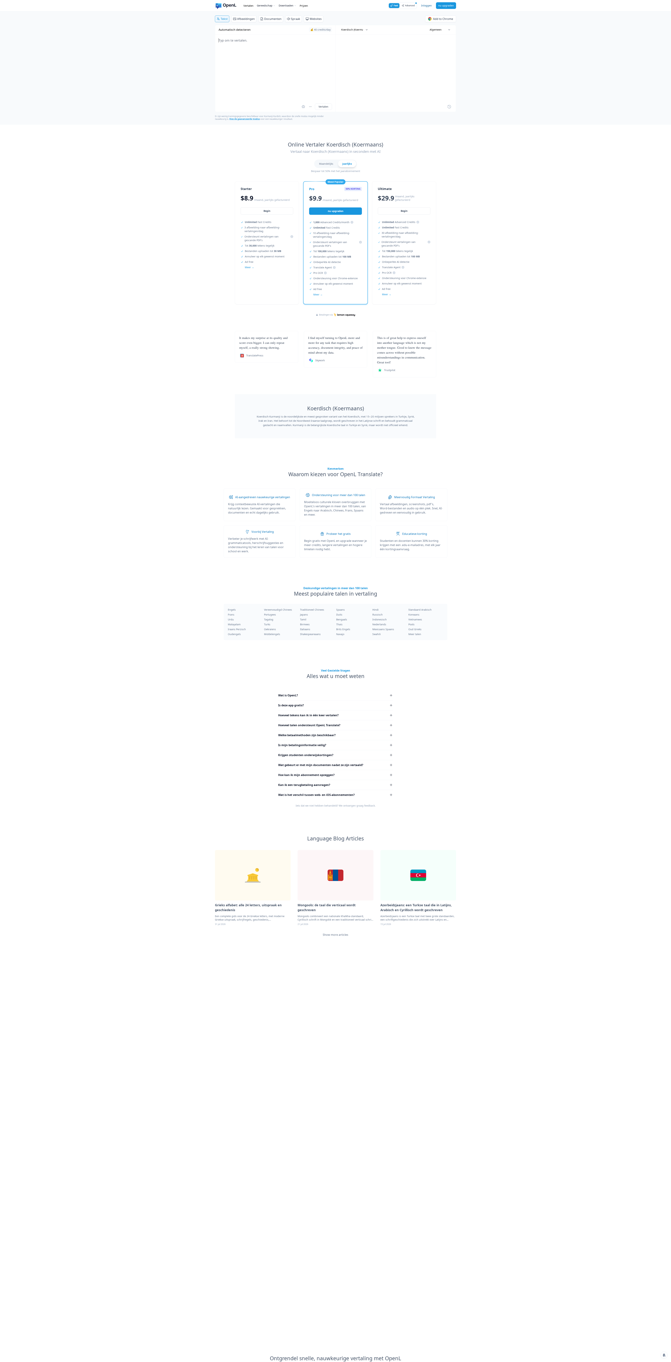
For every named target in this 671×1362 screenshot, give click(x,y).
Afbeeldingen (246, 19)
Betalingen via (326, 314)
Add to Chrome (443, 19)
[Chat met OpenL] (664, 1355)
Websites (316, 19)
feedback (369, 805)
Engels (232, 609)
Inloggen (426, 5)
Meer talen (414, 634)
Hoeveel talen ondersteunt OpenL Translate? (309, 725)
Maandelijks (326, 163)
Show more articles (335, 935)
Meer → (249, 267)
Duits (339, 614)
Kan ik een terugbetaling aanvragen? (304, 785)
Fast (396, 5)
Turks (267, 624)
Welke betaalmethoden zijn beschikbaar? (307, 735)
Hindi (375, 609)
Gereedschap (264, 5)
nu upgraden (446, 5)
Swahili (376, 634)
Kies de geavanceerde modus (244, 119)
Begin (267, 211)
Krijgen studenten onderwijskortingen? (305, 755)
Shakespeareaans (310, 634)
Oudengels (234, 634)
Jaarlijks (347, 163)
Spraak (295, 19)
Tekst (224, 19)
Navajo (340, 634)
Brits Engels (343, 629)
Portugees (270, 614)
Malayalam (234, 624)
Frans (231, 614)
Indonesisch (379, 619)
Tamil (303, 619)
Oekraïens (270, 629)
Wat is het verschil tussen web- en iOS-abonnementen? (316, 795)
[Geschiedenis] (449, 107)
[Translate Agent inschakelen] (303, 107)
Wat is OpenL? (288, 695)
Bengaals (341, 619)
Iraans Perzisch (237, 629)
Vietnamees (415, 619)
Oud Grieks (414, 629)
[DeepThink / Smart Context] (310, 107)
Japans (304, 614)
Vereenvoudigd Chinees (278, 609)
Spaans (340, 609)
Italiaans (305, 629)
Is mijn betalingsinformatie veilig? (302, 745)
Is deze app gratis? (291, 705)
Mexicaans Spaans (383, 629)
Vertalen (248, 5)
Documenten (273, 19)
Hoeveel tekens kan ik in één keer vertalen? (308, 715)
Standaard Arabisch (420, 609)
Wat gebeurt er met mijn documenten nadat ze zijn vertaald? (320, 765)
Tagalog (268, 619)
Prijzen (304, 5)
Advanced (410, 5)
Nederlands (379, 624)
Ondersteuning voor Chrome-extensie (335, 278)
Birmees (305, 624)
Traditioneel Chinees (312, 609)
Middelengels (272, 634)
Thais (339, 624)
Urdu (231, 619)
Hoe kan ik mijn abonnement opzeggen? (306, 775)
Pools (411, 624)
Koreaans (413, 614)
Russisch (377, 614)
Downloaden (286, 5)
